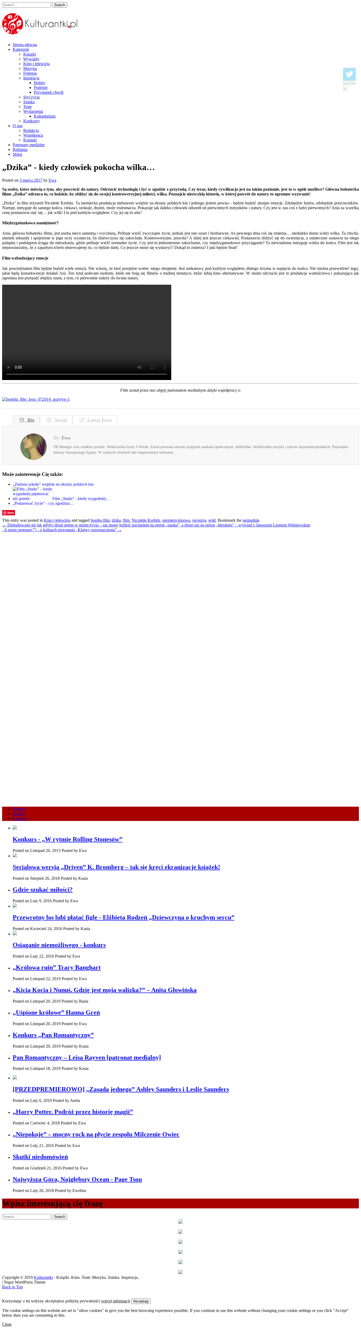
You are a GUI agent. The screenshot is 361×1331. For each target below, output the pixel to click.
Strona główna (25, 44)
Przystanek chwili (48, 92)
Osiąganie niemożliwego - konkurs (59, 944)
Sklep (17, 154)
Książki (29, 54)
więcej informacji (115, 1301)
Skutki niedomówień (40, 1156)
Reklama (20, 149)
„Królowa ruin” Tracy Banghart (57, 967)
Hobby (39, 83)
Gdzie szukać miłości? (43, 889)
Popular (19, 809)
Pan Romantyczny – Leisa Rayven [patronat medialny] (87, 1057)
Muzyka (30, 68)
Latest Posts (98, 420)
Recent (18, 813)
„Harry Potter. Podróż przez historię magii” (73, 1111)
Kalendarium (44, 116)
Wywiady (31, 59)
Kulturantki (43, 1277)
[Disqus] (180, 598)
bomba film (100, 520)
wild (212, 520)
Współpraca (33, 135)
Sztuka (29, 102)
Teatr (27, 106)
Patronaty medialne (29, 144)
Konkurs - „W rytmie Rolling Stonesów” (67, 839)
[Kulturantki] (40, 31)
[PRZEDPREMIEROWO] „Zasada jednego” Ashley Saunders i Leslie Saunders (121, 1089)
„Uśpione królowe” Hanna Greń (56, 1012)
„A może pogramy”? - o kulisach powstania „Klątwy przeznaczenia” (62, 530)
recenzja (199, 520)
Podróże (41, 87)
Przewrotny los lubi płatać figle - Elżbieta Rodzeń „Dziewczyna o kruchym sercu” (123, 917)
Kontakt (30, 140)
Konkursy (31, 121)
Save (10, 513)
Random (20, 818)
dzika (116, 520)
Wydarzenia (33, 111)
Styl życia (31, 97)
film (126, 520)
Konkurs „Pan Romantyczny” (53, 1034)
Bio (29, 420)
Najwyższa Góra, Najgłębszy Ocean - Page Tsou (77, 1179)
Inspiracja (31, 78)
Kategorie (21, 49)
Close (7, 1324)
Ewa (52, 180)
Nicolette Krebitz (146, 520)
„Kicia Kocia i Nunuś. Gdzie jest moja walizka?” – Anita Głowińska (105, 989)
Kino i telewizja (36, 63)
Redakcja (31, 130)
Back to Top (12, 1287)
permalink (251, 520)
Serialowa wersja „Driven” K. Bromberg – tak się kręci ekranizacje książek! (116, 867)
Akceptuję (141, 1301)
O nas (17, 125)
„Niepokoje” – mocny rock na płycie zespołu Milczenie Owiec (96, 1134)
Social (59, 420)
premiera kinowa (176, 520)
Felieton (30, 73)
